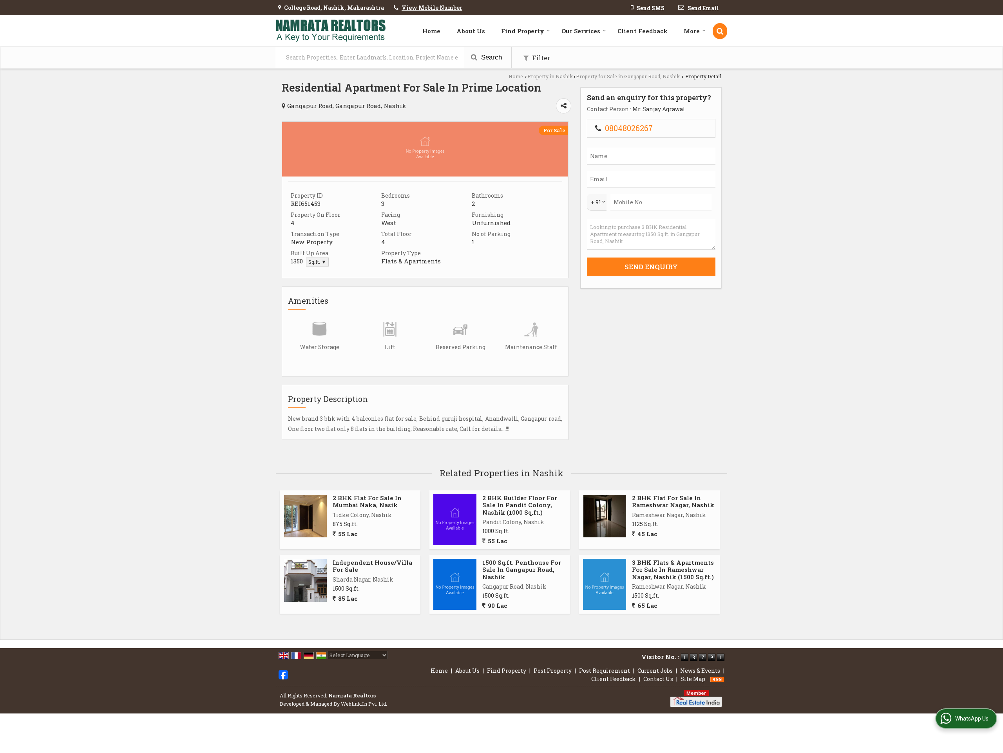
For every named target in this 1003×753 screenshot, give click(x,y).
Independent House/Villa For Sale (372, 565)
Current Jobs (655, 670)
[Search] (720, 31)
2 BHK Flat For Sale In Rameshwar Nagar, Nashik (673, 501)
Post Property (553, 670)
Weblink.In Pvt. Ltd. (364, 704)
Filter (540, 57)
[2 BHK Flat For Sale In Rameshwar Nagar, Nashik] (604, 516)
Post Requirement (604, 670)
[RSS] (717, 679)
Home (431, 31)
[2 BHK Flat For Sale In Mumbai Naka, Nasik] (305, 516)
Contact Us (658, 679)
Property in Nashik (550, 76)
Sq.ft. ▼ (317, 262)
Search (490, 57)
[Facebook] (283, 674)
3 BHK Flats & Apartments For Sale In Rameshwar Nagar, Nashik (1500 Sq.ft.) (673, 569)
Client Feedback (642, 31)
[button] (432, 7)
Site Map (693, 679)
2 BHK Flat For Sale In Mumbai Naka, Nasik (367, 501)
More (692, 31)
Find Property (522, 31)
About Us (470, 31)
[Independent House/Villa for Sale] (305, 580)
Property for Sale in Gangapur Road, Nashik (628, 76)
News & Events (700, 670)
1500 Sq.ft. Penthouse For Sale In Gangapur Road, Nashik (521, 569)
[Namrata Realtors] (331, 31)
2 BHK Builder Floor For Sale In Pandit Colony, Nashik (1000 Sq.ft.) (519, 505)
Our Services (580, 31)
